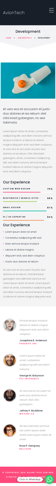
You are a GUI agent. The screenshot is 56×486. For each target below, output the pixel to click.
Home (8, 38)
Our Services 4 (25, 38)
